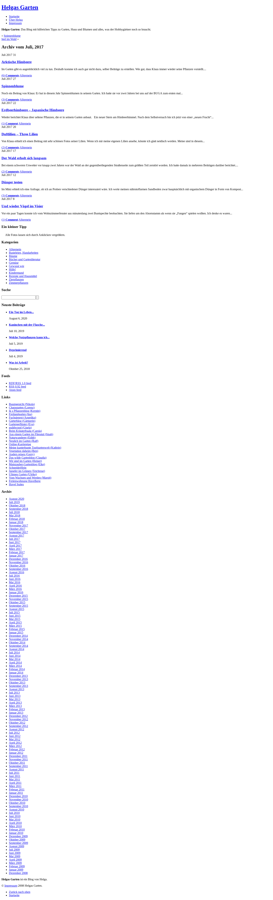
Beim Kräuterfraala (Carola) (25, 430)
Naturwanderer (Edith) (22, 437)
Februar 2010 (17, 829)
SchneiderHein (17, 467)
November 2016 (18, 562)
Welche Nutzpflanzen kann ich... (29, 337)
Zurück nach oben (19, 892)
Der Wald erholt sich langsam (23, 158)
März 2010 (15, 826)
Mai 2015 (14, 619)
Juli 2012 (14, 732)
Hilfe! (12, 269)
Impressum (15, 23)
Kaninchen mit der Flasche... (27, 324)
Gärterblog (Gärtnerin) (22, 420)
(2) (10, 147)
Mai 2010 (14, 819)
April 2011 (15, 782)
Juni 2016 (14, 579)
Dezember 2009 (18, 836)
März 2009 (15, 863)
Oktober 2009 (17, 839)
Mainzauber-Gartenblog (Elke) (27, 464)
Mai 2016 (14, 582)
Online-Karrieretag (20, 444)
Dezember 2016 (18, 559)
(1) (9, 123)
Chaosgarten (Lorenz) (22, 407)
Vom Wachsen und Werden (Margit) (30, 477)
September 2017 (18, 532)
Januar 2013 (16, 712)
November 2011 (18, 759)
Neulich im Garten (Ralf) (23, 440)
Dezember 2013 (18, 675)
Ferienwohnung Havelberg (24, 481)
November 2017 (18, 525)
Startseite (14, 16)
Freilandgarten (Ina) (20, 414)
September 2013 (18, 685)
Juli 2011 (14, 772)
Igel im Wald (9, 39)
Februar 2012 (17, 749)
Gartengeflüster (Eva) (21, 424)
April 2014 (15, 662)
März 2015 (15, 625)
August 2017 (16, 535)
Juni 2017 (14, 542)
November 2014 (18, 639)
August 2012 (16, 729)
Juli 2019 (14, 502)
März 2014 (15, 665)
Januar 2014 (16, 672)
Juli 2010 (14, 812)
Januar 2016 (16, 592)
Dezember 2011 (18, 756)
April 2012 (15, 742)
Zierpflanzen (16, 279)
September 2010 (18, 806)
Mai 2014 (14, 659)
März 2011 (15, 786)
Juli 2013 (14, 692)
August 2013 (16, 689)
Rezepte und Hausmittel (23, 276)
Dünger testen (11, 182)
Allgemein (26, 75)
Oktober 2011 (17, 762)
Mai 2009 (14, 856)
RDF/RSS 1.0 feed (20, 383)
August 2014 (16, 649)
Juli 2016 (14, 575)
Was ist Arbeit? (18, 362)
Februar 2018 (17, 518)
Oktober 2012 (17, 722)
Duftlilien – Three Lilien (19, 134)
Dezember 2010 (18, 796)
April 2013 (15, 702)
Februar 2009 (17, 866)
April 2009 (15, 859)
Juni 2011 (14, 776)
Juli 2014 (14, 652)
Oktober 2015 (17, 602)
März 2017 (15, 549)
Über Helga (16, 19)
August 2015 (16, 609)
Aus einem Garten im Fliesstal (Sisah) (31, 434)
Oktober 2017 (17, 528)
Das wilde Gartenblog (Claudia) (27, 457)
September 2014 (18, 645)
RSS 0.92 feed (17, 386)
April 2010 (15, 822)
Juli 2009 (14, 849)
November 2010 (18, 799)
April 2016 (15, 585)
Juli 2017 (14, 538)
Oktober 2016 (17, 565)
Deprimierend (18, 350)
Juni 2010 (14, 816)
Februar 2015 (17, 629)
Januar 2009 (16, 869)
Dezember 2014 (18, 635)
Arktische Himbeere (16, 62)
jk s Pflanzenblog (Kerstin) (24, 410)
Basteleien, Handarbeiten (23, 252)
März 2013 (15, 706)
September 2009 (18, 843)
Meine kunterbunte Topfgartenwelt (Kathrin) (35, 447)
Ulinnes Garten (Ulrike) (23, 474)
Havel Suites (16, 484)
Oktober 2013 (17, 682)
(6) (10, 75)
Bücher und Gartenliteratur (24, 259)
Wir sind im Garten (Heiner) (25, 461)
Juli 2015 (14, 612)
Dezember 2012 (18, 716)
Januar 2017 (16, 555)
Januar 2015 (16, 632)
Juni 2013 (14, 696)
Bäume (13, 256)
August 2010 (16, 809)
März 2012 (15, 746)
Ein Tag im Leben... (21, 312)
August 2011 (16, 769)
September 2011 (18, 766)
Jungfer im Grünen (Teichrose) (27, 471)
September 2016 (18, 569)
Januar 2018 (16, 522)
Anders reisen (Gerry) (22, 454)
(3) (10, 99)
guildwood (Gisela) (20, 427)
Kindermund (16, 272)
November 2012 (18, 719)
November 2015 (18, 599)
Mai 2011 (14, 779)
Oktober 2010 (17, 802)
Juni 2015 (14, 615)
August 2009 (16, 846)
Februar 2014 (17, 669)
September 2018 (18, 508)
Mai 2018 (14, 515)
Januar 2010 (16, 832)
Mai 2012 (14, 739)
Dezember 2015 (18, 595)
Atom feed (15, 389)
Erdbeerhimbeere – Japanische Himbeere (32, 110)
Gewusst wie (16, 266)
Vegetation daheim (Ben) (23, 451)
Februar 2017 (17, 552)
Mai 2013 (14, 699)
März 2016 (15, 589)
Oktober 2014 (17, 642)
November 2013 (18, 679)
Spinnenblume (12, 35)
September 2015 (18, 605)
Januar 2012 (16, 752)
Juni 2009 (14, 853)
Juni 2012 (14, 736)
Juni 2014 (14, 655)
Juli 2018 (14, 512)
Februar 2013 (17, 709)
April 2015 (15, 622)
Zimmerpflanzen (18, 282)
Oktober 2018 (17, 505)
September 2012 (18, 726)
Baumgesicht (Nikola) (22, 404)
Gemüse (14, 262)
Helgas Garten (19, 7)
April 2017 (15, 545)
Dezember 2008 (18, 873)
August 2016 (16, 572)
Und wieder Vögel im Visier (22, 206)
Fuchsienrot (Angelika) (22, 417)
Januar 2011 (16, 792)
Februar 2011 (17, 789)
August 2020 (16, 498)
